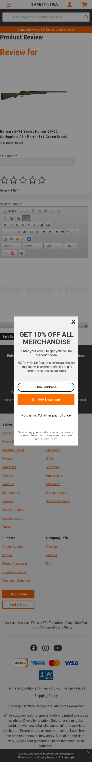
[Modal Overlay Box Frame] (46, 381)
